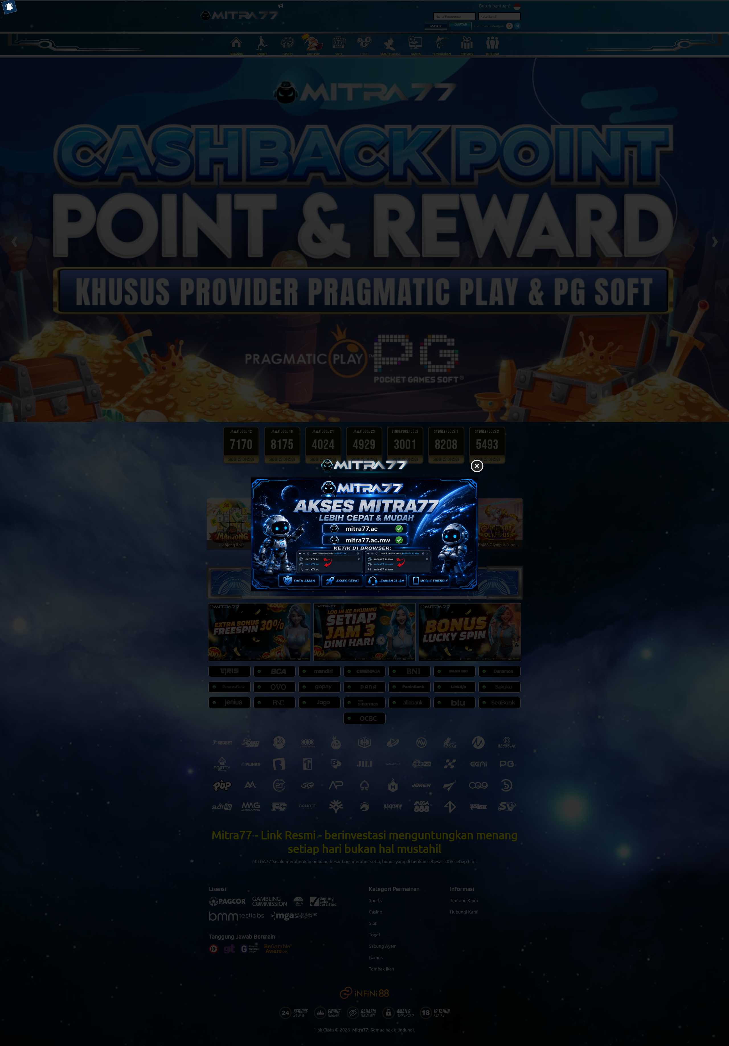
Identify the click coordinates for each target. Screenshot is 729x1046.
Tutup (477, 466)
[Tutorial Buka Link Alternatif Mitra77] (364, 534)
